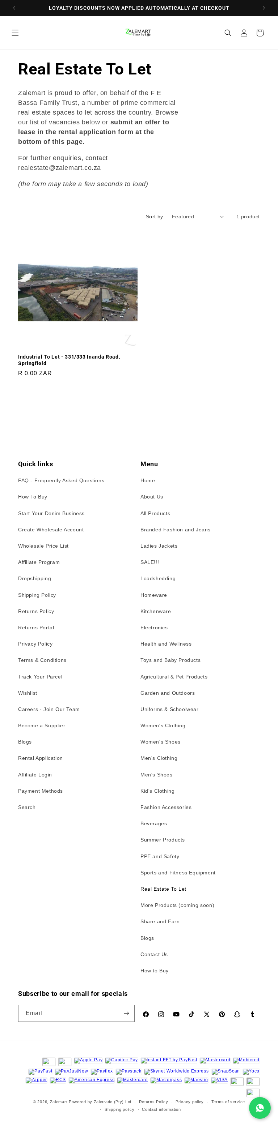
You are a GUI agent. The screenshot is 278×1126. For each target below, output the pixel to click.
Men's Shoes (156, 775)
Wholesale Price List (43, 546)
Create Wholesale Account (51, 529)
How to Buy (154, 970)
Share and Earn (160, 921)
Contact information (161, 1109)
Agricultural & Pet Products (173, 677)
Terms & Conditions (42, 660)
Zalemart (59, 1102)
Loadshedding (158, 578)
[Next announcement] (264, 8)
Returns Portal (36, 627)
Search (27, 807)
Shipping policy (120, 1109)
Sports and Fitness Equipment (178, 872)
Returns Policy (36, 611)
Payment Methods (40, 791)
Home (147, 480)
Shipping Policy (37, 595)
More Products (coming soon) (177, 905)
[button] (15, 33)
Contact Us (154, 954)
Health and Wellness (165, 644)
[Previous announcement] (14, 8)
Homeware (153, 595)
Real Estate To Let (163, 889)
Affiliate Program (39, 562)
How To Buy (32, 497)
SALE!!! (149, 562)
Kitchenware (155, 611)
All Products (155, 513)
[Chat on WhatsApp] (260, 1108)
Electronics (154, 627)
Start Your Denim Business (51, 513)
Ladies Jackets (158, 546)
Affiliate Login (35, 775)
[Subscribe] (126, 1013)
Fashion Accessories (165, 807)
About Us (151, 497)
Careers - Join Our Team (49, 709)
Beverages (153, 823)
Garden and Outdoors (167, 693)
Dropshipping (34, 578)
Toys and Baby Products (170, 660)
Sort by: (155, 216)
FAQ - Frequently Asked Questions (61, 480)
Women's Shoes (160, 742)
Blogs (25, 742)
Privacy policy (190, 1102)
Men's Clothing (158, 758)
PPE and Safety (159, 856)
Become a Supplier (41, 725)
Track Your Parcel (40, 677)
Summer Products (162, 840)
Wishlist (27, 693)
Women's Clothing (163, 725)
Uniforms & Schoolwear (169, 709)
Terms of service (228, 1102)
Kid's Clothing (157, 791)
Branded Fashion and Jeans (175, 529)
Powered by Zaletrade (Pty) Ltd (100, 1102)
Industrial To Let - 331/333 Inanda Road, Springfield (69, 360)
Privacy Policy (35, 644)
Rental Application (40, 758)
